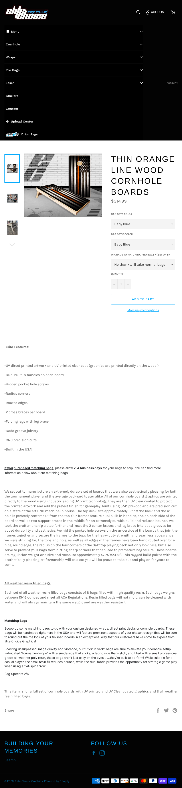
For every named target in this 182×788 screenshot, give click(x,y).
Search (10, 760)
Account (172, 82)
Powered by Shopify (56, 781)
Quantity (117, 273)
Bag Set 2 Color (122, 234)
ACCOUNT (158, 12)
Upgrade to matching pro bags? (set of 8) (140, 254)
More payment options (143, 310)
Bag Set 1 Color (121, 214)
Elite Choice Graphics (29, 781)
